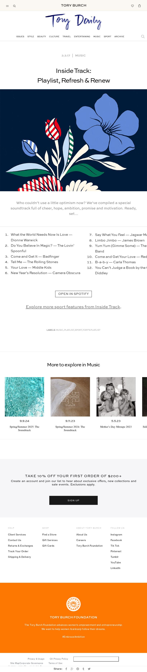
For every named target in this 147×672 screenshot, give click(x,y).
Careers (81, 540)
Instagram (116, 534)
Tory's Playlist (91, 330)
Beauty (41, 37)
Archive (119, 37)
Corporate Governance (31, 663)
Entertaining (82, 37)
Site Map (15, 663)
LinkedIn (115, 568)
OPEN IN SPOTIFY (73, 294)
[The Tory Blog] (73, 22)
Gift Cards (48, 545)
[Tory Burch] (73, 5)
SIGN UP (73, 500)
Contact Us (14, 540)
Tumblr (115, 556)
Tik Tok (115, 545)
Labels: (51, 330)
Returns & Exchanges (20, 545)
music (59, 330)
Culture (54, 37)
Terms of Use (55, 663)
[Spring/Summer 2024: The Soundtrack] (70, 397)
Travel (67, 37)
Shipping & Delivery (19, 556)
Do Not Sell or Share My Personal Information (96, 659)
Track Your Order (18, 551)
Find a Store (49, 534)
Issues (20, 37)
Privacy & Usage (36, 659)
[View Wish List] (132, 5)
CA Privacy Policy (59, 659)
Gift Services (50, 540)
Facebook (116, 540)
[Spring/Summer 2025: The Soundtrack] (24, 397)
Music (97, 37)
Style (30, 37)
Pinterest (116, 551)
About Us (81, 534)
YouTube (116, 562)
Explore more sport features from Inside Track (73, 307)
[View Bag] (139, 5)
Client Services (17, 534)
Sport (107, 37)
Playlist (69, 330)
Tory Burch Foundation (89, 545)
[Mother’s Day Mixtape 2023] (116, 397)
